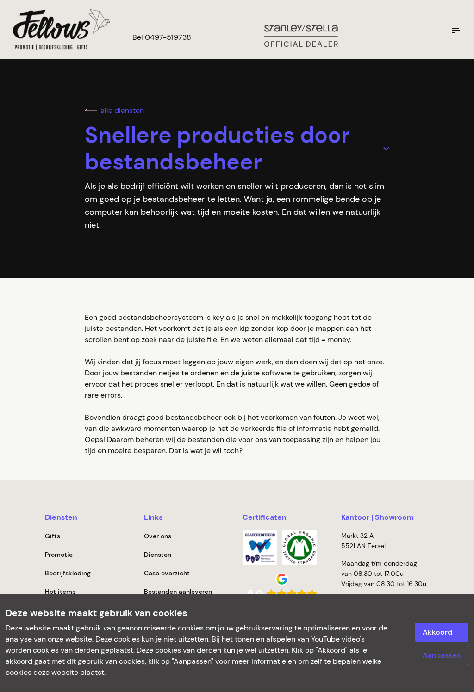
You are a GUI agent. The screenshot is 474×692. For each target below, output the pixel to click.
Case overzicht (167, 573)
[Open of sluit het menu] (456, 30)
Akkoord (437, 632)
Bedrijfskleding (68, 573)
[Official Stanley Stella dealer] (301, 35)
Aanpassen (442, 655)
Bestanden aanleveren (178, 591)
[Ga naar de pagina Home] (58, 29)
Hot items (60, 591)
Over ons (157, 536)
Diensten (157, 554)
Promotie (59, 554)
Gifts (52, 536)
